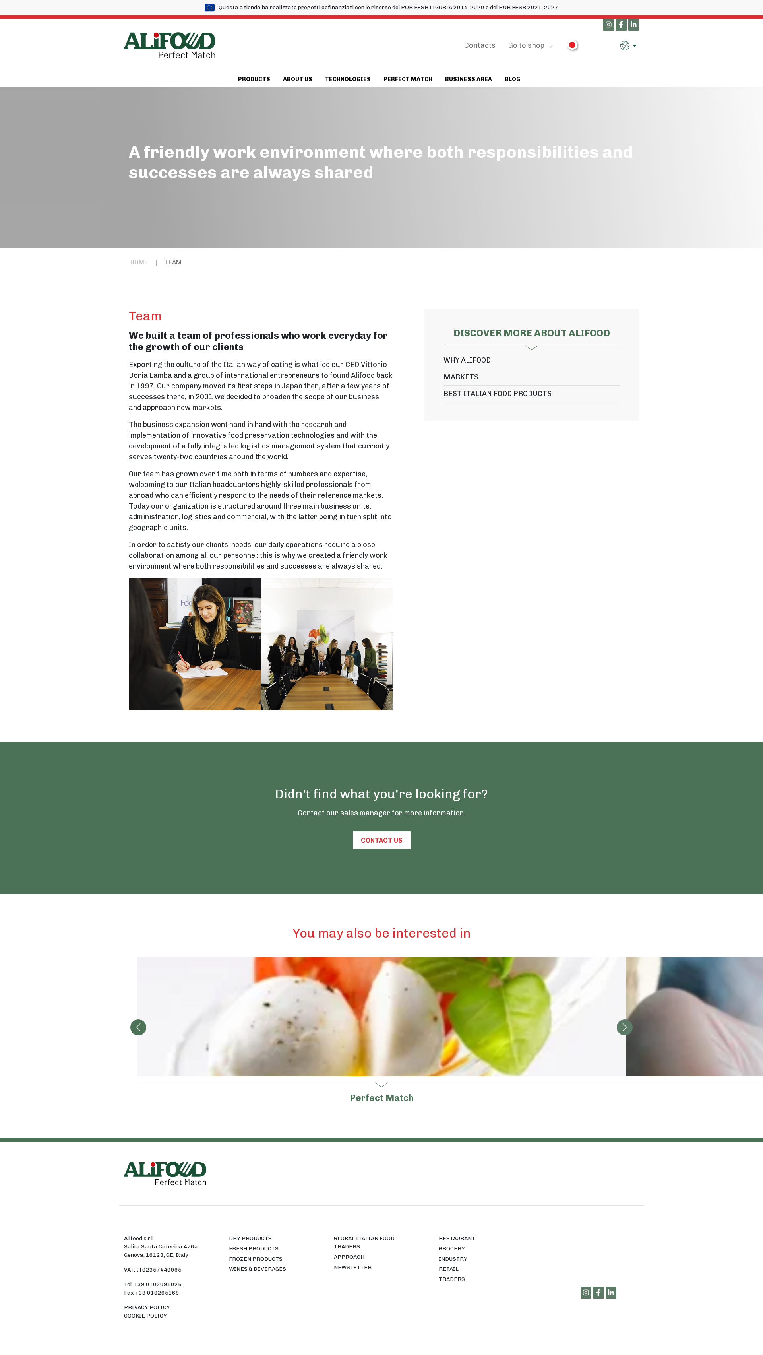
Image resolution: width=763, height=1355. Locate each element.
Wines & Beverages (257, 1269)
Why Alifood (467, 360)
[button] (629, 45)
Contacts (480, 45)
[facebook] (621, 25)
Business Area (468, 79)
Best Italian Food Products (497, 393)
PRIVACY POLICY (147, 1307)
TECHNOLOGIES (348, 79)
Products (254, 79)
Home (139, 262)
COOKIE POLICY (145, 1315)
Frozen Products (256, 1259)
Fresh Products (254, 1248)
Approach (349, 1257)
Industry (453, 1259)
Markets (460, 377)
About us (297, 79)
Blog (512, 79)
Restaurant (457, 1238)
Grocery (452, 1248)
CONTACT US (382, 840)
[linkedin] (633, 25)
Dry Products (250, 1238)
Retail (449, 1269)
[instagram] (608, 25)
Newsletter (353, 1267)
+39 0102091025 (158, 1284)
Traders (452, 1279)
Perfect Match (407, 79)
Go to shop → (530, 45)
